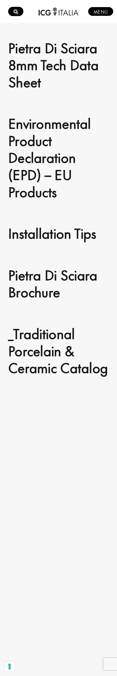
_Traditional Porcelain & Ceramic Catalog (58, 349)
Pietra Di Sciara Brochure (52, 282)
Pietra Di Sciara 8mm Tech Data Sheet (53, 64)
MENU (101, 11)
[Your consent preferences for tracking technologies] (9, 666)
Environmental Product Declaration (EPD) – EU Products (49, 156)
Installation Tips (52, 232)
